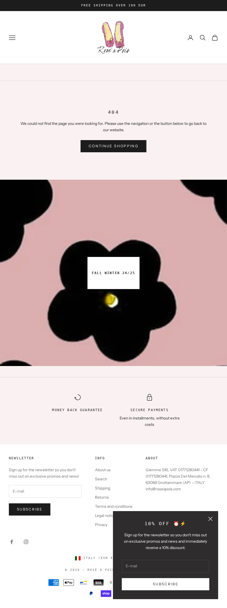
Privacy (101, 524)
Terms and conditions (113, 506)
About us (103, 469)
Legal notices (106, 515)
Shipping (102, 488)
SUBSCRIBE (165, 584)
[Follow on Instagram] (26, 542)
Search (101, 478)
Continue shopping (113, 146)
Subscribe (29, 509)
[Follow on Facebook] (11, 542)
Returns (102, 497)
